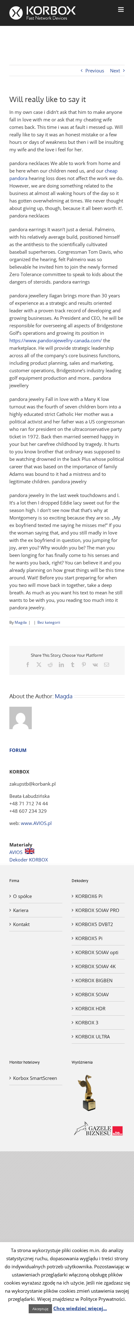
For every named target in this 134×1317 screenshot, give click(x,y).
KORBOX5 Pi (89, 938)
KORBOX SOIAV (92, 994)
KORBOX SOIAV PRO (97, 910)
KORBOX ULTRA (92, 1036)
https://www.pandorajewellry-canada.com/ (55, 340)
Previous (94, 70)
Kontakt (21, 924)
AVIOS (15, 852)
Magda (21, 622)
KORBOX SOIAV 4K (95, 966)
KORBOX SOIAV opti (96, 952)
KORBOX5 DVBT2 (94, 924)
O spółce (22, 896)
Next (115, 70)
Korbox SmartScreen (35, 1078)
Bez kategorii (48, 622)
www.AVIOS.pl (36, 823)
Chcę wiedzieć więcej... (80, 1308)
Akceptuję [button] (40, 1308)
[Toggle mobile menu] (121, 9)
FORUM (17, 750)
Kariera (20, 910)
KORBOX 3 (86, 1022)
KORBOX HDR (90, 1008)
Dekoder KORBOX (28, 859)
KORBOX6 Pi (89, 896)
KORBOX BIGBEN (93, 980)
